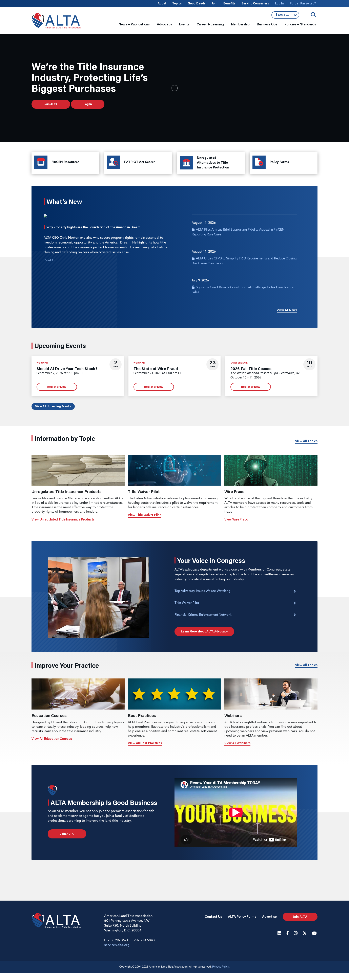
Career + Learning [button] (210, 24)
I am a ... (285, 16)
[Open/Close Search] (313, 14)
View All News (287, 310)
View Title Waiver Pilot (144, 515)
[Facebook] (288, 933)
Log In (279, 3)
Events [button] (184, 24)
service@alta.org (116, 945)
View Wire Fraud (236, 519)
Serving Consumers (255, 3)
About (162, 3)
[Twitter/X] (305, 933)
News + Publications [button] (134, 24)
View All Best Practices (145, 743)
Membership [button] (240, 24)
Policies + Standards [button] (300, 24)
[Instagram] (296, 933)
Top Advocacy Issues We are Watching (202, 591)
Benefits (229, 3)
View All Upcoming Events (53, 406)
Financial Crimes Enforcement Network (202, 615)
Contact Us (213, 916)
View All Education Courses (52, 738)
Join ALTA (51, 104)
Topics (177, 3)
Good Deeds (197, 3)
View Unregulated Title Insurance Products (63, 519)
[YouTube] (314, 933)
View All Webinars (237, 743)
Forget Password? (303, 3)
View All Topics (306, 441)
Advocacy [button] (164, 24)
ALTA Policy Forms (242, 916)
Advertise (269, 916)
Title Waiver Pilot (186, 603)
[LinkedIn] (280, 933)
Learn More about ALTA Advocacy (204, 631)
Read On (50, 260)
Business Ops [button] (267, 24)
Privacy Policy (220, 967)
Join (214, 3)
